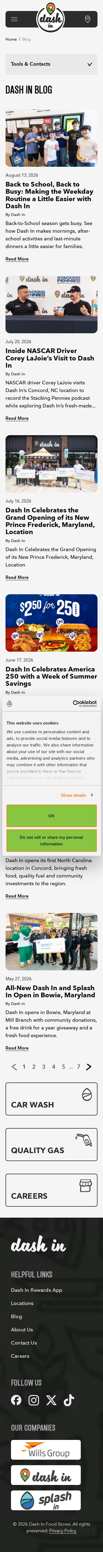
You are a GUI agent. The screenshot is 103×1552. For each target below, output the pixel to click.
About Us (22, 1330)
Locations (22, 1303)
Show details (73, 795)
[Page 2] (88, 1067)
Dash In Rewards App (36, 1290)
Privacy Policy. (63, 1531)
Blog (16, 1317)
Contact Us (24, 1343)
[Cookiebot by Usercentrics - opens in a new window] (73, 703)
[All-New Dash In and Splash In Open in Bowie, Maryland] (51, 941)
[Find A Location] (87, 19)
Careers (20, 1356)
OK (51, 816)
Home (11, 39)
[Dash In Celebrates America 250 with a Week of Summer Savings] (51, 623)
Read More (17, 259)
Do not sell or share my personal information (51, 840)
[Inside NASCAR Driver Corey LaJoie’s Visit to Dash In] (51, 304)
